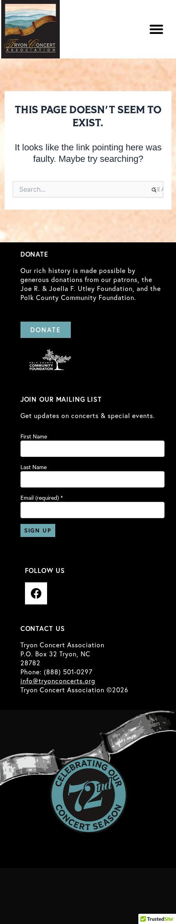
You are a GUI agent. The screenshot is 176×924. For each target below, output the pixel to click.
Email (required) (41, 497)
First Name (33, 436)
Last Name (33, 467)
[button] (156, 29)
